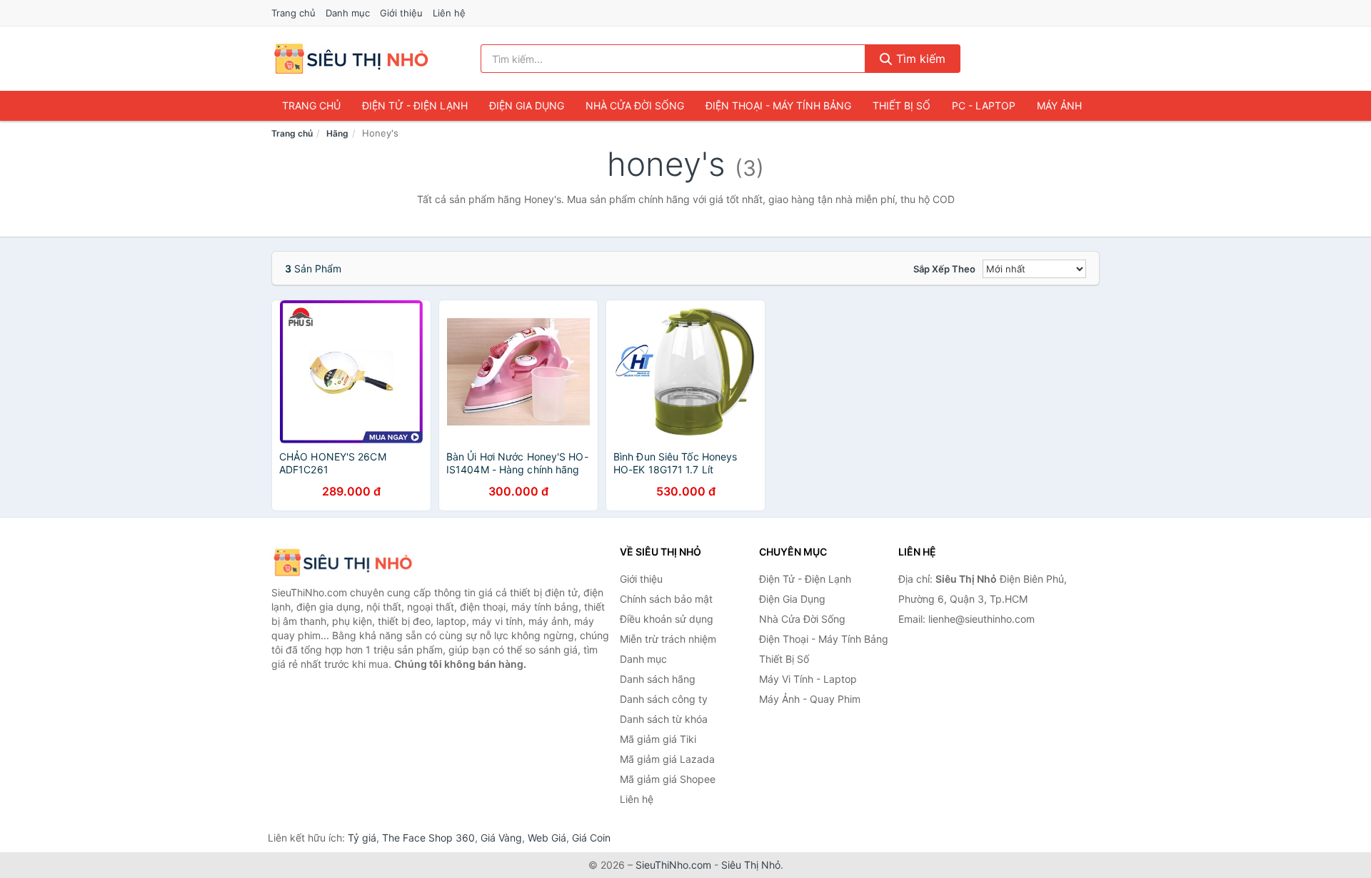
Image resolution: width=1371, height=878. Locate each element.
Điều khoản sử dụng (666, 619)
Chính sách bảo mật (666, 599)
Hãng (337, 133)
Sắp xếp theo (944, 269)
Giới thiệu (401, 13)
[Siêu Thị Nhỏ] (342, 562)
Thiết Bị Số (901, 105)
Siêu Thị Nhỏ (750, 865)
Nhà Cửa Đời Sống (635, 105)
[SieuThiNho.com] (351, 59)
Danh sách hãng (657, 679)
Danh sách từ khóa (664, 719)
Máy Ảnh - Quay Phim (809, 699)
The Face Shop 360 (428, 838)
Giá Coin (591, 838)
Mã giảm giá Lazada (667, 759)
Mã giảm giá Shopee (667, 779)
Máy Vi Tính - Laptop (808, 679)
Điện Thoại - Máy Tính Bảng (778, 105)
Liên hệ (449, 13)
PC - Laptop (983, 105)
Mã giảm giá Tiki (658, 739)
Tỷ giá (362, 838)
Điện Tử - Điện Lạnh (415, 105)
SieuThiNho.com (673, 865)
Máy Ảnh (1059, 105)
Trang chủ (293, 13)
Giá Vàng (501, 838)
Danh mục (348, 13)
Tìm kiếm (919, 58)
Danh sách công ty (664, 699)
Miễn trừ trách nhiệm (668, 639)
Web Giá (547, 838)
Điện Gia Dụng (526, 105)
